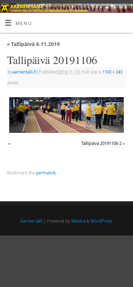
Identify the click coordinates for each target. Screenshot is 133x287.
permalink (46, 173)
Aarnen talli (31, 221)
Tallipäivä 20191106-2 (101, 143)
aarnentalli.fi (24, 72)
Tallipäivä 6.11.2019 (33, 43)
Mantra (78, 221)
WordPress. (102, 221)
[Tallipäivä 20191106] (66, 114)
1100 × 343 (112, 72)
